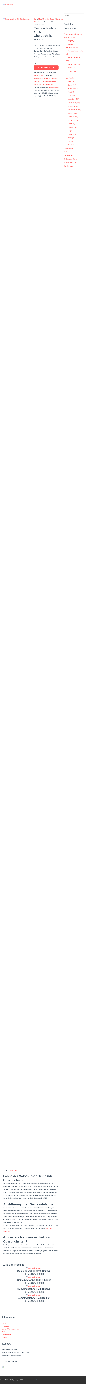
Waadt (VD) (72, 134)
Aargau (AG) (72, 41)
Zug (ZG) (71, 141)
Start (35, 19)
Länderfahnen (68, 155)
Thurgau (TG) (72, 127)
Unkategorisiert (69, 166)
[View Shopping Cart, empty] (81, 4)
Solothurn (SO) (39, 75)
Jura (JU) (71, 92)
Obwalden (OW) (73, 106)
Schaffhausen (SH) (74, 109)
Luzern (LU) (72, 95)
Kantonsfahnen (69, 148)
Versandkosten (54, 87)
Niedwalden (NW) (74, 102)
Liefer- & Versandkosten (10, 1329)
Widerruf (5, 1337)
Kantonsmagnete (69, 152)
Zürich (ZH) (72, 145)
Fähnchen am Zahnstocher (73, 34)
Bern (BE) (71, 68)
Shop (40, 19)
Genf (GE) (71, 81)
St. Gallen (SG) (73, 120)
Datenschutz (6, 1335)
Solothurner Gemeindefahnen (44, 84)
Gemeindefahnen (49, 19)
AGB (3, 1332)
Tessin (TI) (71, 124)
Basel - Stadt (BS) (74, 64)
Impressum (6, 1326)
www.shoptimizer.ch (30, 1380)
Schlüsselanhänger (70, 159)
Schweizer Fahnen (70, 162)
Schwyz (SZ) (72, 113)
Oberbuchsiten (51, 81)
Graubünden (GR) (74, 88)
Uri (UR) (71, 131)
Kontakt (4, 1323)
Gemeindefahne (39, 78)
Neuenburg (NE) (73, 99)
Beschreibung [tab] (12, 1170)
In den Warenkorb (46, 67)
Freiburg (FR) (72, 71)
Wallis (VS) (71, 138)
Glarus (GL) (72, 85)
